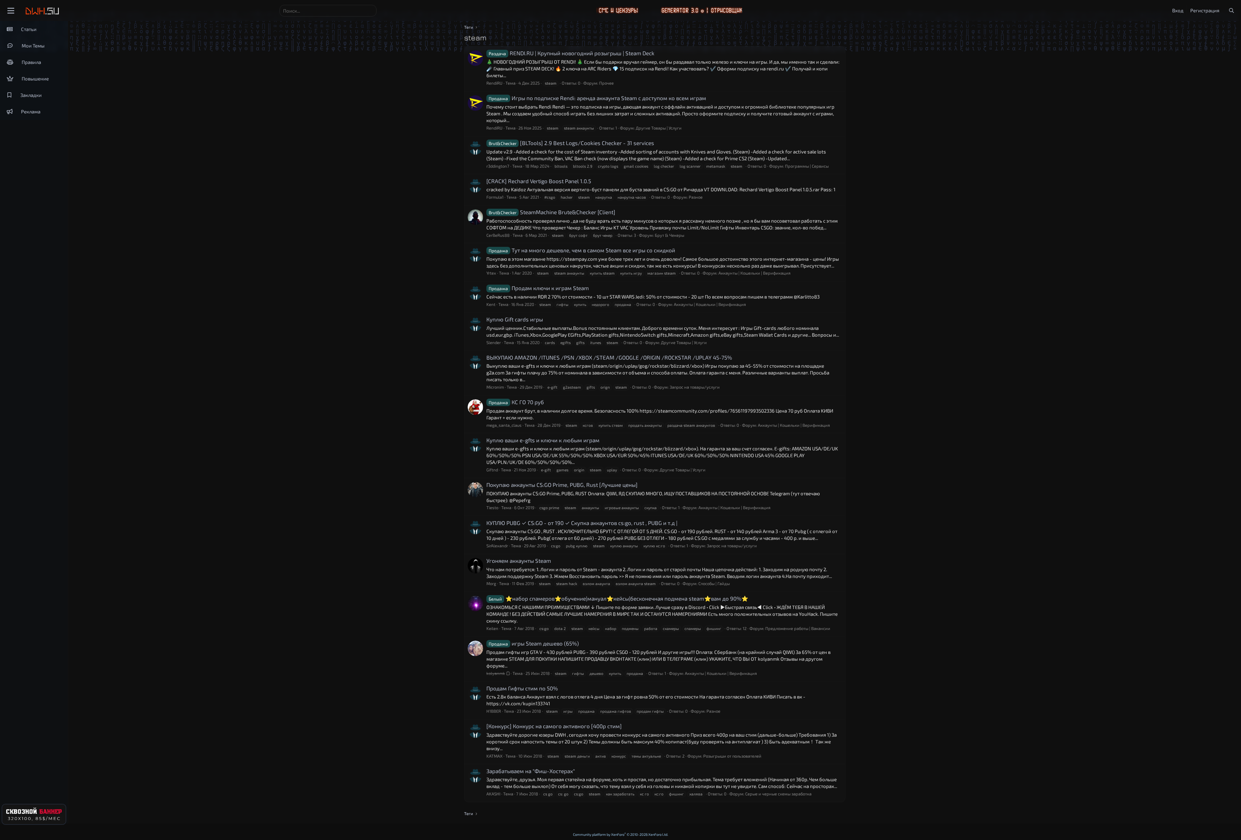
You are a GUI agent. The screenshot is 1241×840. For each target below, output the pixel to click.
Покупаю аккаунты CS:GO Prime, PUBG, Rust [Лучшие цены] (562, 484)
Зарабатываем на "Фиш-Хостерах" (530, 771)
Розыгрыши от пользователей (732, 756)
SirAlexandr (497, 545)
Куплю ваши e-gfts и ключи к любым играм (542, 440)
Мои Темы (33, 45)
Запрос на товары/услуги (695, 387)
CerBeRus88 (498, 235)
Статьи (29, 29)
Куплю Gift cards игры (514, 319)
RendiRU (494, 83)
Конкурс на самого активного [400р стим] (554, 726)
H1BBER (493, 711)
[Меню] (11, 10)
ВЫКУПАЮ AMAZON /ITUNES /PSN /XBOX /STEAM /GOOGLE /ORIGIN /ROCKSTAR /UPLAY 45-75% (609, 357)
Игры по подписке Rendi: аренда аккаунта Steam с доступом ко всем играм (597, 98)
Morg (491, 583)
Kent (490, 304)
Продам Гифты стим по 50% (522, 688)
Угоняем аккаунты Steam (518, 560)
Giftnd (492, 469)
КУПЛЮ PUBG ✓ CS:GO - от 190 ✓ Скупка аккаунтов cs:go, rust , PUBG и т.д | (581, 523)
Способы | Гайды (714, 583)
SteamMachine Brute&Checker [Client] (552, 212)
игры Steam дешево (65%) (534, 643)
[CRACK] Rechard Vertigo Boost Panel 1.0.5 (538, 181)
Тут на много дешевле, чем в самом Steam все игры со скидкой (582, 250)
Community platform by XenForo (620, 834)
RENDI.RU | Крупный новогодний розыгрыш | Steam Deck (571, 53)
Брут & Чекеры (669, 235)
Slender (493, 342)
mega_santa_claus (504, 425)
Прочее (606, 83)
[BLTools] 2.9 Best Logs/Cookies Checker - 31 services (571, 143)
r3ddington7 (497, 166)
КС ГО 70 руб (516, 402)
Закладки (31, 95)
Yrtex (491, 273)
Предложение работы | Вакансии (797, 628)
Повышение (35, 78)
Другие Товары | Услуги (659, 128)
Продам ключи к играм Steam (539, 288)
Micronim (495, 387)
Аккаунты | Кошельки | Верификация (754, 273)
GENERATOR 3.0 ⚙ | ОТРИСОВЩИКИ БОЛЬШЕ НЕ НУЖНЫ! (683, 10)
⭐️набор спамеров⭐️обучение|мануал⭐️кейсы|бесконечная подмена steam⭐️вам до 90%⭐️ (618, 598)
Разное (696, 197)
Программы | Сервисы (807, 166)
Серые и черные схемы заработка (778, 793)
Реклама (30, 111)
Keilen (492, 628)
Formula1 (495, 197)
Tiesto (492, 507)
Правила (31, 62)
